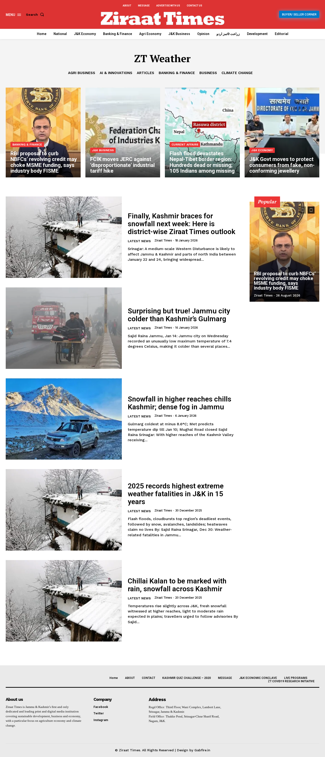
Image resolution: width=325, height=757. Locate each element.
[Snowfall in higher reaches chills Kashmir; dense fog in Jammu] (64, 419)
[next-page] (311, 210)
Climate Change (237, 73)
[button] (36, 15)
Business (208, 73)
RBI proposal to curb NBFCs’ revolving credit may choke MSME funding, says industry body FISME (285, 281)
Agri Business (81, 73)
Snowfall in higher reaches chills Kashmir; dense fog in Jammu (179, 403)
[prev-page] (302, 210)
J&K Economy (262, 150)
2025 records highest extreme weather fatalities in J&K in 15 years (176, 494)
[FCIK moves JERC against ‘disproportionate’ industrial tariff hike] (122, 132)
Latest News (139, 241)
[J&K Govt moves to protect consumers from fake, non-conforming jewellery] (282, 132)
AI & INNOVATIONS (116, 73)
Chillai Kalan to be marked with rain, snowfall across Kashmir (177, 585)
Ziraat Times (163, 240)
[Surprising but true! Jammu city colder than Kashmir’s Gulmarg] (64, 328)
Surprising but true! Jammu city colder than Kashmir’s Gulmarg (179, 315)
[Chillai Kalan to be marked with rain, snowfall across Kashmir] (64, 601)
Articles (145, 73)
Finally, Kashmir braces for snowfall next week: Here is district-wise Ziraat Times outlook (181, 224)
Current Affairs (185, 144)
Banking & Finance (177, 73)
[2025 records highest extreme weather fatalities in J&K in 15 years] (64, 510)
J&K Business (103, 150)
